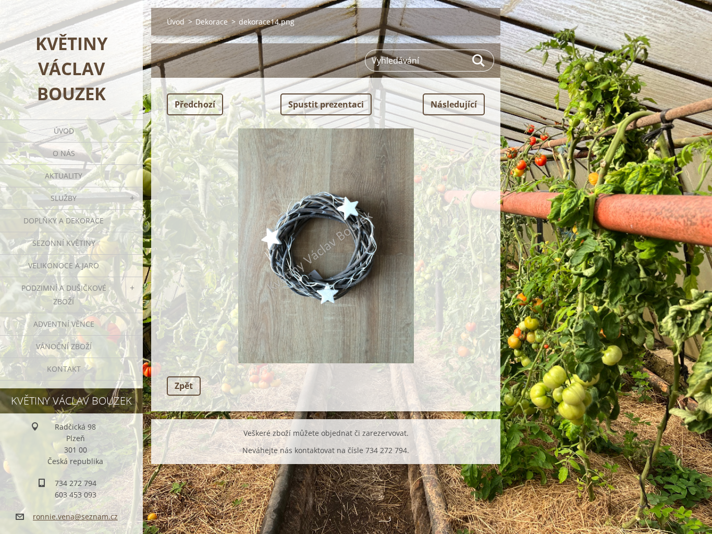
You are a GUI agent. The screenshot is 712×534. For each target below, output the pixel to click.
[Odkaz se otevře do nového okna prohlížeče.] (325, 245)
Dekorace (211, 22)
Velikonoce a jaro (63, 265)
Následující (454, 104)
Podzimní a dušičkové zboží (63, 294)
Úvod (64, 131)
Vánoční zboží (64, 346)
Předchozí (195, 104)
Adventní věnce (63, 324)
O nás (64, 153)
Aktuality (63, 176)
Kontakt (64, 369)
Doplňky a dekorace (63, 221)
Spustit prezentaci (326, 104)
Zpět (184, 385)
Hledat (479, 60)
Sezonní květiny (63, 243)
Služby (64, 198)
